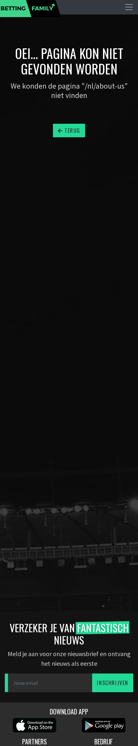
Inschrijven (112, 683)
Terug (72, 130)
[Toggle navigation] (129, 7)
